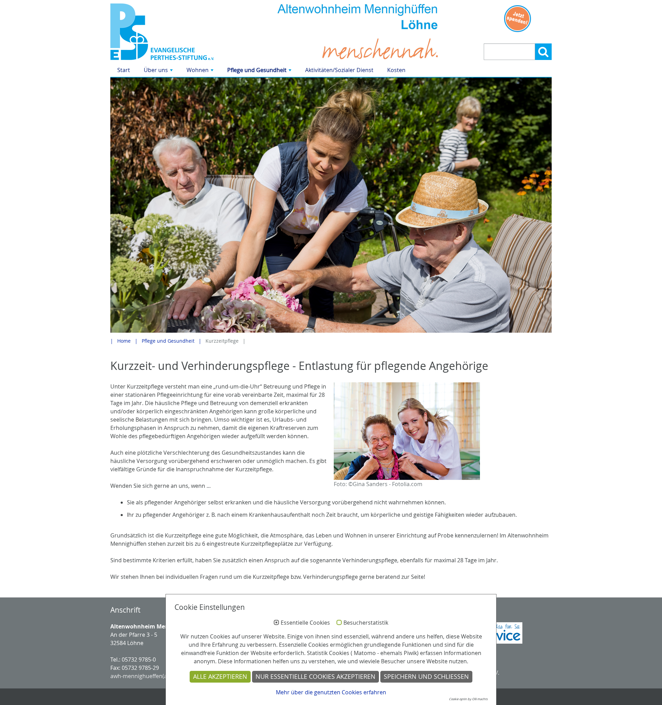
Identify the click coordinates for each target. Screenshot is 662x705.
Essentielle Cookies (305, 623)
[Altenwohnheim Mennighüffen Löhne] (180, 31)
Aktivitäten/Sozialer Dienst (339, 70)
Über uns (159, 71)
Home (124, 341)
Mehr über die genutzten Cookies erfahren (331, 692)
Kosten (396, 70)
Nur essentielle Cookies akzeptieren (315, 677)
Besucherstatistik (365, 623)
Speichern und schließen (426, 677)
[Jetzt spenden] (518, 18)
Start (123, 70)
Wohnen (201, 71)
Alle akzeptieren (220, 677)
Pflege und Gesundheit (260, 71)
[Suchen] (543, 51)
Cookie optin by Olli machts (468, 699)
